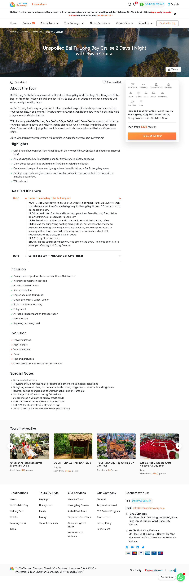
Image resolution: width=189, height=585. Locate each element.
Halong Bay (37, 32)
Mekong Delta (18, 523)
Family (42, 511)
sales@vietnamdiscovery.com (148, 508)
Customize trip (167, 23)
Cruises (27, 23)
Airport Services (98, 23)
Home (13, 23)
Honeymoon (45, 505)
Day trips (44, 499)
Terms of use (104, 517)
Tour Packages (72, 23)
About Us (144, 23)
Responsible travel (107, 505)
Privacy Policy (104, 523)
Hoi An (13, 517)
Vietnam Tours (76, 499)
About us (102, 499)
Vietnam (24, 32)
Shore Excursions (48, 523)
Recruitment (103, 529)
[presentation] (10, 446)
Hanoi (13, 499)
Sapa (13, 529)
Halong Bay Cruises (78, 505)
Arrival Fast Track (77, 511)
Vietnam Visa (123, 23)
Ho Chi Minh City (19, 505)
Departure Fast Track (79, 517)
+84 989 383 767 (104, 15)
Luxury (42, 517)
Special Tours (48, 23)
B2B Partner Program (108, 511)
